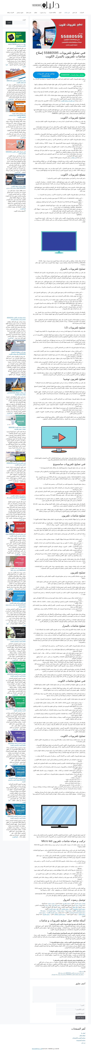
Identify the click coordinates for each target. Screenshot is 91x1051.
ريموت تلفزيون (66, 903)
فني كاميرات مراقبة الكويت (68, 100)
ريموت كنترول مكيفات (59, 914)
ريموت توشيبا (60, 910)
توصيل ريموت (78, 905)
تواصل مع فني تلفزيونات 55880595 (46, 75)
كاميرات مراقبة (10, 12)
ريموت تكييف (82, 914)
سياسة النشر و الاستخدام (79, 1038)
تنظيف (35, 12)
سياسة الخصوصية (80, 1040)
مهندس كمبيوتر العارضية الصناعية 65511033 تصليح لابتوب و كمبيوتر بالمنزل (17, 779)
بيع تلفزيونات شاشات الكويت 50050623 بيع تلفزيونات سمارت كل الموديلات (68, 974)
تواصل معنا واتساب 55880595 (72, 75)
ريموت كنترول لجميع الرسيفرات (77, 912)
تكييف (60, 12)
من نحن (83, 1042)
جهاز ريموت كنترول (54, 909)
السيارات (82, 12)
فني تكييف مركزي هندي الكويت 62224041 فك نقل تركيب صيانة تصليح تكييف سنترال (16, 604)
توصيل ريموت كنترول (80, 903)
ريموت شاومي (65, 909)
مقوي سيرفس (20, 12)
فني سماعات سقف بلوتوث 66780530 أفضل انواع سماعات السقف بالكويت (17, 115)
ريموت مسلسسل (80, 910)
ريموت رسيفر (51, 903)
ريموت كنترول (46, 914)
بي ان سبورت (43, 12)
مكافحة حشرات (52, 12)
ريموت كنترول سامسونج (79, 909)
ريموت (47, 905)
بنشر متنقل (28, 12)
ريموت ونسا (69, 910)
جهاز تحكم (75, 907)
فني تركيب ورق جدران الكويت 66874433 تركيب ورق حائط (71, 973)
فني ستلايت (67, 12)
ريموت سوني (42, 912)
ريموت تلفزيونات (56, 905)
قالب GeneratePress (37, 1048)
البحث (24, 20)
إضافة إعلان (82, 1035)
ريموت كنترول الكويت (52, 912)
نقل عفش (74, 12)
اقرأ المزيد (10, 99)
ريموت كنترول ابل (51, 910)
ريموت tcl (43, 910)
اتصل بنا (83, 1033)
